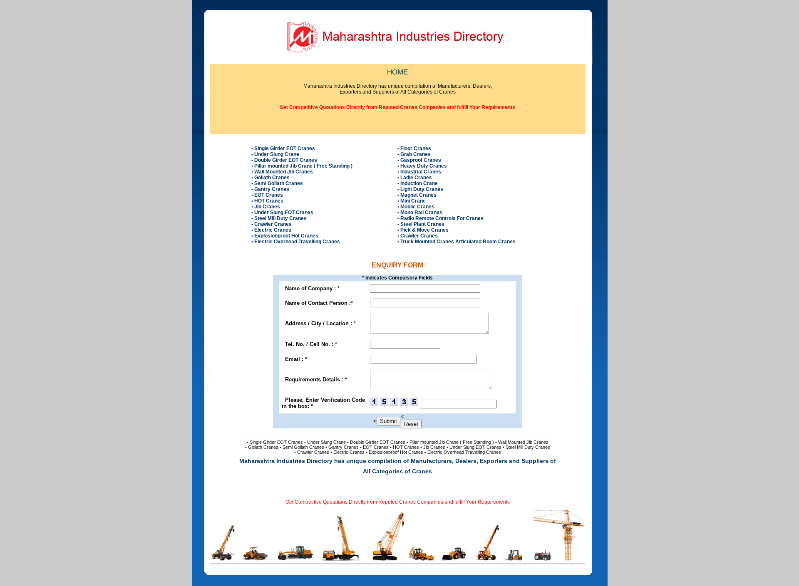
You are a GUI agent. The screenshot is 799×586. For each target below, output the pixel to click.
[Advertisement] (397, 126)
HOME (397, 72)
